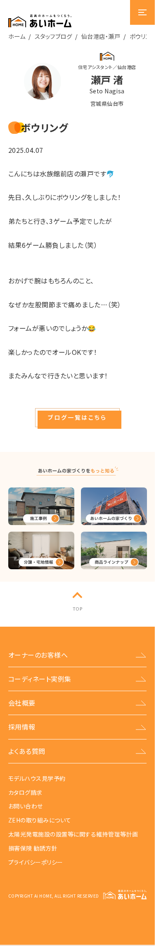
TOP (77, 608)
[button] (77, 417)
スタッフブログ (53, 36)
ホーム (16, 36)
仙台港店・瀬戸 (100, 36)
